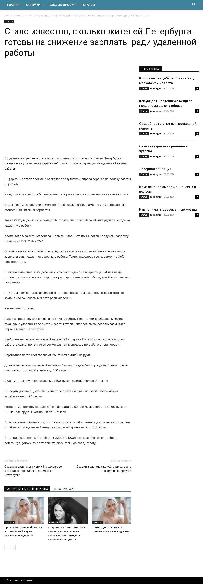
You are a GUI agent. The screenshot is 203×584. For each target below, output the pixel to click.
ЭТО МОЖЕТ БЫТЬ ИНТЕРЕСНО (27, 488)
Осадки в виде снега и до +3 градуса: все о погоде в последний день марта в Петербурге (33, 471)
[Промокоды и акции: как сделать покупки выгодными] (111, 510)
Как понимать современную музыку (168, 209)
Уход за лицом (61, 5)
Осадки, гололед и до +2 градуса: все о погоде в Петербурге (104, 469)
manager (155, 88)
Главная (13, 5)
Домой (8, 15)
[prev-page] (6, 547)
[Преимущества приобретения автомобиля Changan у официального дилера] (24, 510)
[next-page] (13, 547)
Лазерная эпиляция (155, 169)
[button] (194, 5)
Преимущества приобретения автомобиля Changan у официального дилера (23, 531)
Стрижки (33, 5)
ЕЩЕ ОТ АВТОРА (64, 488)
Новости (21, 15)
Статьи (89, 5)
